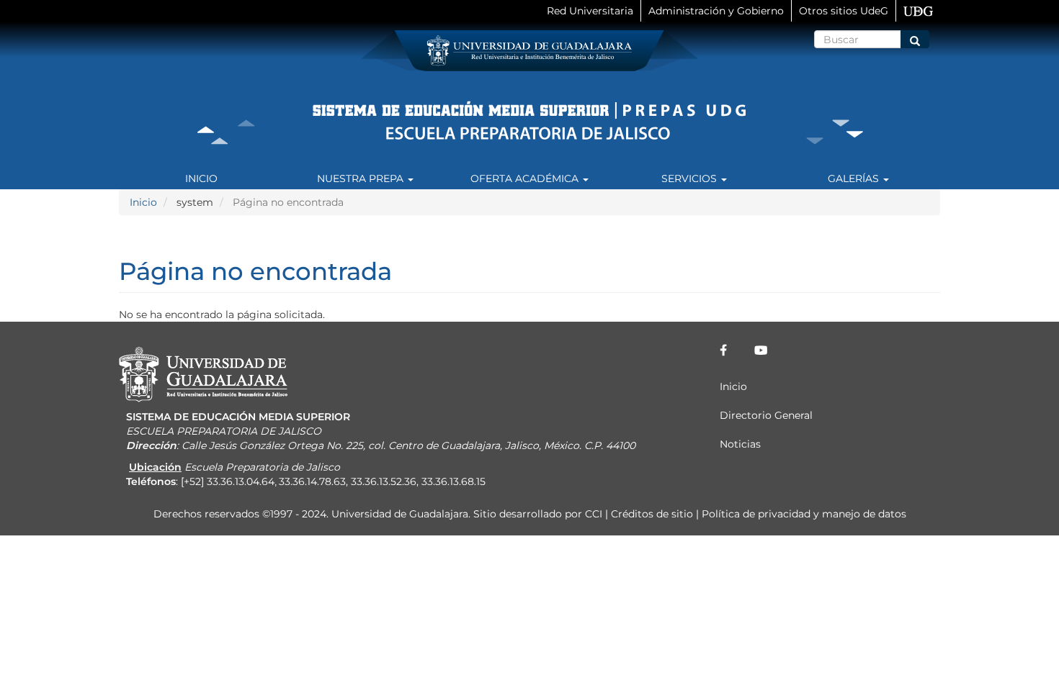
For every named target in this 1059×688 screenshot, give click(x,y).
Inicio (201, 178)
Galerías (855, 178)
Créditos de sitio (652, 513)
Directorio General (766, 415)
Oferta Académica (525, 178)
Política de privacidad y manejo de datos (804, 513)
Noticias (740, 444)
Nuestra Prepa (361, 178)
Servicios (690, 178)
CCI (593, 513)
